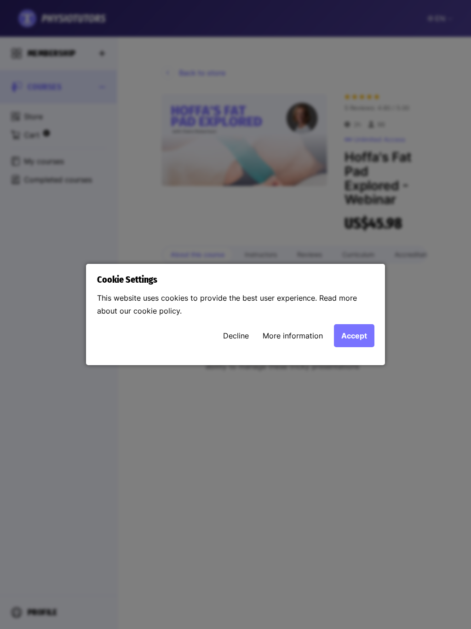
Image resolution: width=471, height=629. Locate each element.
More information (293, 335)
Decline (236, 335)
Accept (354, 335)
